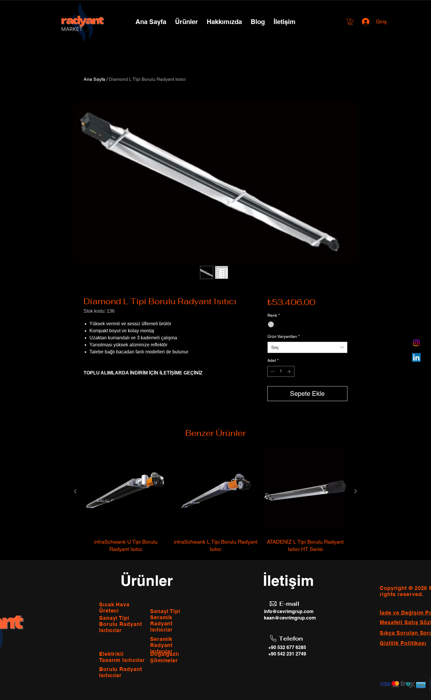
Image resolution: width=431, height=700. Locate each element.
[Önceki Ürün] (75, 491)
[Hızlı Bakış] (126, 491)
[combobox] (307, 347)
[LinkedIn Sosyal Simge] (416, 357)
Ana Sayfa (94, 79)
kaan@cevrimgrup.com (290, 618)
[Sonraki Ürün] (355, 491)
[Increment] (289, 371)
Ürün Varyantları (283, 336)
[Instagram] (416, 342)
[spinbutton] (281, 371)
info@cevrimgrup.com (288, 611)
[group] (215, 501)
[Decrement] (272, 371)
